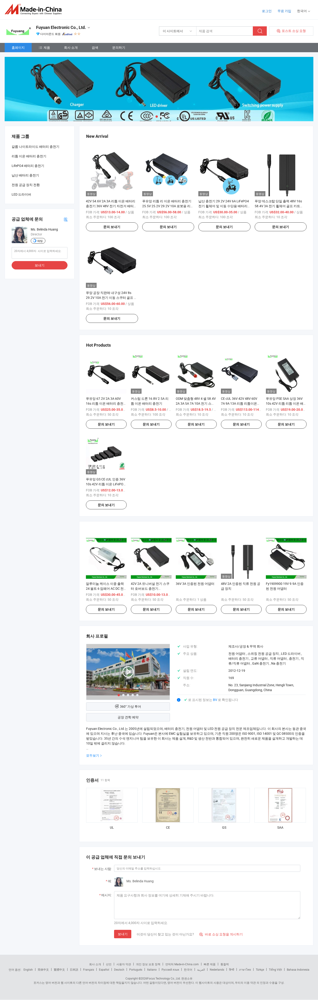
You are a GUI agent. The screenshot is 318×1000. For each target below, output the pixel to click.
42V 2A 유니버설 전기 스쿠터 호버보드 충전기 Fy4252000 (150, 588)
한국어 (188, 969)
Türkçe (260, 969)
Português (135, 969)
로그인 (267, 11)
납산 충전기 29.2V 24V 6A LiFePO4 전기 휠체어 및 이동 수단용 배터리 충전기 (223, 206)
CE (168, 827)
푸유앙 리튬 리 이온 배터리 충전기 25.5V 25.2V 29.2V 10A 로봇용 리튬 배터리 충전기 (168, 206)
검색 (95, 47)
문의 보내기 (111, 227)
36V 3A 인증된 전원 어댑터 (195, 583)
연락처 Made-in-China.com (182, 964)
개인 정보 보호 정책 (148, 964)
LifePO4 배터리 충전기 (28, 165)
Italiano (152, 969)
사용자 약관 (123, 964)
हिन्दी (231, 969)
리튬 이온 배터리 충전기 (29, 156)
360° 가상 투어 (130, 706)
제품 (47, 47)
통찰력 (224, 964)
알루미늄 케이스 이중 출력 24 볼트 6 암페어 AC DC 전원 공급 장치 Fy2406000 (105, 588)
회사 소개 (71, 47)
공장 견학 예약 (128, 717)
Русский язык (170, 969)
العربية (201, 969)
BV (215, 699)
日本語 (74, 969)
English (28, 969)
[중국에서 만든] (34, 9)
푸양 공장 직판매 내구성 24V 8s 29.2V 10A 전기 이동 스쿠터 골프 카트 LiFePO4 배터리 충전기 (111, 297)
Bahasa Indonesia (298, 969)
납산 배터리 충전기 (25, 175)
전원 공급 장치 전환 (26, 185)
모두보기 (92, 755)
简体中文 (43, 969)
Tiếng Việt (275, 969)
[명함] (66, 219)
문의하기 (118, 47)
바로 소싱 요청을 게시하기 (221, 934)
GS (224, 827)
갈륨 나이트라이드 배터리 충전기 (35, 146)
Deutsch (119, 969)
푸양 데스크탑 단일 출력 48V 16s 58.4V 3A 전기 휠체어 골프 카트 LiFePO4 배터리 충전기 (278, 206)
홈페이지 (18, 47)
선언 (109, 964)
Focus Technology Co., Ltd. (164, 978)
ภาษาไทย (245, 969)
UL (112, 827)
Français (88, 969)
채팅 (40, 241)
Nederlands (217, 969)
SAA (280, 827)
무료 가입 (284, 11)
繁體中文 (59, 969)
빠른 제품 (210, 964)
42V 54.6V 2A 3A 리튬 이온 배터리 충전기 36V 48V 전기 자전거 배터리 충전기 (111, 206)
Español (104, 969)
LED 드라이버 (21, 194)
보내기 (123, 934)
